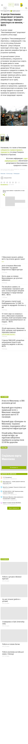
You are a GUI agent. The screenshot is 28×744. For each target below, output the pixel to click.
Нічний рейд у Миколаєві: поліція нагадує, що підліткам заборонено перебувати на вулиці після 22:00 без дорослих (13, 437)
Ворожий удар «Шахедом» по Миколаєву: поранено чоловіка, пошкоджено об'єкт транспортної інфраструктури (14, 425)
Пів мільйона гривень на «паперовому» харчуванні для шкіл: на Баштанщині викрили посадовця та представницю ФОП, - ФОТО (13, 291)
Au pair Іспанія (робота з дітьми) (11, 600)
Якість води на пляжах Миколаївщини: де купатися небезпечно (12, 278)
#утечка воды (9, 173)
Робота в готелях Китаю (11, 644)
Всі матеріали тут (14, 467)
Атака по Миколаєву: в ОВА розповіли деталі (13, 402)
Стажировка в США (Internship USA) (13, 623)
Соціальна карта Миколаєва (11, 457)
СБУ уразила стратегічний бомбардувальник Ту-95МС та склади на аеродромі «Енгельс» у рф (14, 304)
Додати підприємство (14, 508)
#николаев (3, 173)
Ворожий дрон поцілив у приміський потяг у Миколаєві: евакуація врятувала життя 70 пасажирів (12, 412)
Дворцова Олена (8, 177)
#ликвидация (16, 173)
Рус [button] (5, 8)
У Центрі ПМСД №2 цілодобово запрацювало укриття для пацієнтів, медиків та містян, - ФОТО (13, 343)
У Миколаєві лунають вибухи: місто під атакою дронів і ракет (13, 258)
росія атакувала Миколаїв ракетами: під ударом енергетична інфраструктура (12, 268)
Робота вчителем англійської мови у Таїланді (13, 653)
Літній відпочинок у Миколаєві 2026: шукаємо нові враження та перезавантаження (14, 330)
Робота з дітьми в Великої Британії (11, 578)
